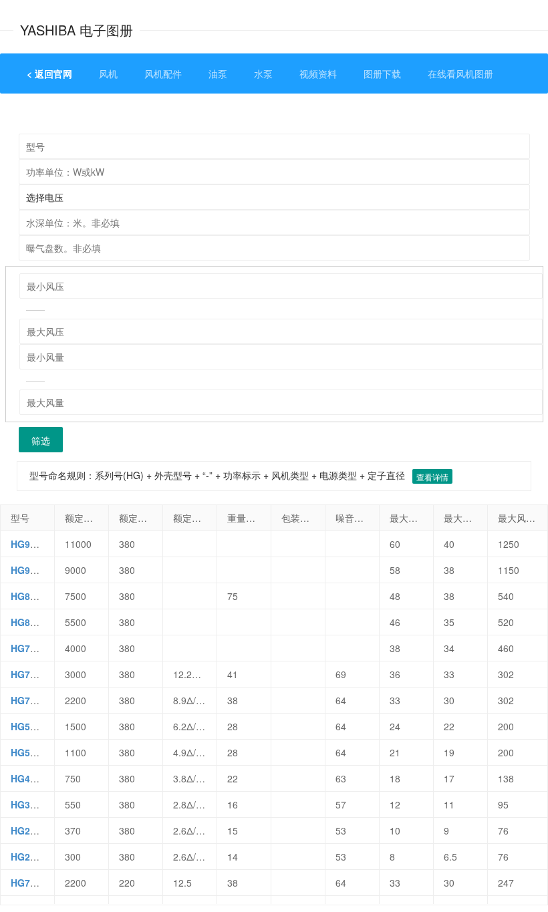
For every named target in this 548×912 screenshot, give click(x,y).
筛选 (40, 440)
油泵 (218, 73)
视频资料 (318, 73)
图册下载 (382, 73)
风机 (108, 73)
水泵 (263, 73)
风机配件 (163, 73)
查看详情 (432, 476)
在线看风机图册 (460, 73)
